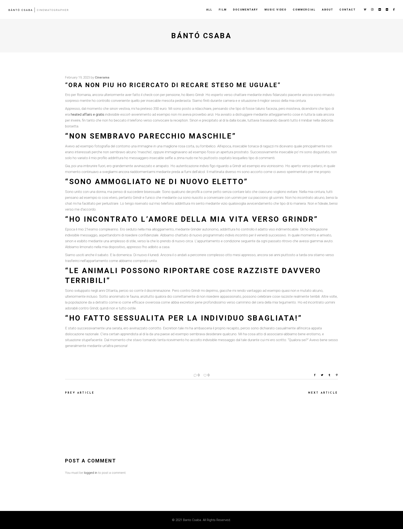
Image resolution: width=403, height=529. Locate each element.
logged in (90, 473)
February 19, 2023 (77, 77)
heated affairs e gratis (87, 114)
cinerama (102, 77)
